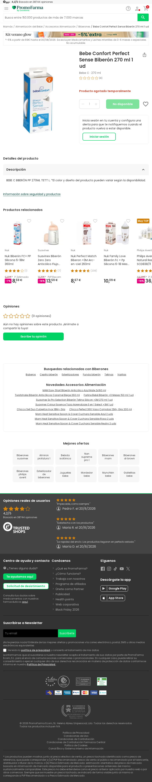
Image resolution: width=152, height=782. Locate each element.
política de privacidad (35, 650)
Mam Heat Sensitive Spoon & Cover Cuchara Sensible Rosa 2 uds (74, 418)
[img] (38, 100)
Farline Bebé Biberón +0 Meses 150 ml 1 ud (109, 395)
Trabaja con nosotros (70, 579)
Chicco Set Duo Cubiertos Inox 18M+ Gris (41, 409)
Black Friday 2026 (67, 610)
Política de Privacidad (41, 664)
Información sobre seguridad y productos (32, 194)
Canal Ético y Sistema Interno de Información (76, 748)
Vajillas (121, 374)
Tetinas (108, 374)
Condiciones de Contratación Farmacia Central (76, 742)
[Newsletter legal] (5, 650)
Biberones (84, 26)
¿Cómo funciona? (68, 574)
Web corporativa (67, 604)
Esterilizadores (70, 374)
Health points (65, 599)
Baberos (31, 374)
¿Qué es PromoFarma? (71, 569)
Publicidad (63, 594)
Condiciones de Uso (76, 736)
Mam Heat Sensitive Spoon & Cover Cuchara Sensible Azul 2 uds (74, 414)
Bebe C (84, 73)
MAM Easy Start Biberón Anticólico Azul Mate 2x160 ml (74, 390)
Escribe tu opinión (34, 336)
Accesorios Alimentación (60, 26)
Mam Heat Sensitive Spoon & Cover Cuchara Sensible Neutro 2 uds (76, 423)
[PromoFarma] (28, 9)
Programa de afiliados (71, 584)
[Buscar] (143, 17)
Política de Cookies (76, 745)
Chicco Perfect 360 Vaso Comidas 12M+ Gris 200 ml (100, 409)
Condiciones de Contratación (76, 739)
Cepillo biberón (49, 374)
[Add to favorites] (145, 104)
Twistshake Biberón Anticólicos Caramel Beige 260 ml (47, 395)
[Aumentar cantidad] (96, 104)
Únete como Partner (70, 589)
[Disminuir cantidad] (83, 104)
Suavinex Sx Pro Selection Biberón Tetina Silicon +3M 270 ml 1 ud (74, 399)
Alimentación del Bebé (29, 26)
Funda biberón (92, 374)
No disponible (123, 104)
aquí (25, 601)
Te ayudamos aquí (19, 577)
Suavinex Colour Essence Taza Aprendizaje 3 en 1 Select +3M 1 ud (74, 404)
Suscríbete (67, 633)
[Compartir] (144, 54)
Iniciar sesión (99, 137)
